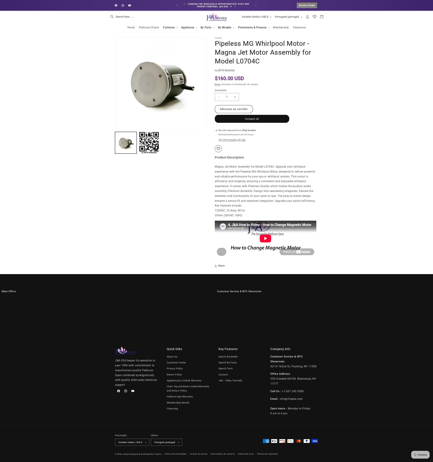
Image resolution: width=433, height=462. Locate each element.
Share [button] (221, 265)
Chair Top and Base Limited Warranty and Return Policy (188, 388)
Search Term (226, 368)
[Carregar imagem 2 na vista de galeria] (149, 143)
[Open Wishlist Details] (314, 16)
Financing (172, 408)
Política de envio (246, 454)
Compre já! (252, 118)
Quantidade (220, 90)
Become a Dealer (307, 5)
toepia (126, 454)
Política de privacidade (176, 454)
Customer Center (176, 362)
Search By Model (228, 356)
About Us (172, 356)
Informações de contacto (223, 454)
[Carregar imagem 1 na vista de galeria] (126, 143)
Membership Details (178, 402)
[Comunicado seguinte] (256, 5)
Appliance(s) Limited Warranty (184, 380)
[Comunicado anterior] (177, 5)
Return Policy (174, 374)
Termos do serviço (199, 454)
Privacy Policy (175, 368)
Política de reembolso (267, 454)
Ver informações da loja (232, 139)
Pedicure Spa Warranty (180, 396)
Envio (218, 84)
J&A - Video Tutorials (230, 380)
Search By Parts (228, 362)
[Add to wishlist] (218, 148)
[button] (121, 16)
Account (223, 374)
